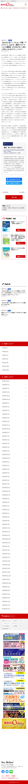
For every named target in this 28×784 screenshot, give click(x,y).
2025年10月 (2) (6, 399)
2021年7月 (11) (6, 550)
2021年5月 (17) (6, 557)
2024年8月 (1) (5, 432)
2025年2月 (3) (5, 417)
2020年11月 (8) (6, 579)
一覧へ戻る (14, 197)
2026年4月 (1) (5, 388)
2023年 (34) (5, 359)
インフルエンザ (5, 623)
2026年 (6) (5, 348)
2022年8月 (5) (5, 502)
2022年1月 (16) (6, 528)
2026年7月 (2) (5, 381)
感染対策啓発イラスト (7, 628)
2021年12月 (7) (6, 531)
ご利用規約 (13, 775)
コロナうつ (21, 626)
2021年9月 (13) (6, 542)
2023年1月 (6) (5, 484)
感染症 (9, 207)
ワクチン (22, 620)
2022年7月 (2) (5, 506)
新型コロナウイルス (6, 620)
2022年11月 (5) (6, 491)
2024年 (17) (5, 355)
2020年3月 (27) (6, 608)
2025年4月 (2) (5, 414)
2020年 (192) (5, 370)
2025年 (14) (5, 351)
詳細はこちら (20, 230)
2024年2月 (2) (5, 447)
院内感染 (5, 209)
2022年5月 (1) (5, 513)
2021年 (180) (5, 366)
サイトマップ (4, 778)
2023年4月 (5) (5, 476)
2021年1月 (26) (6, 572)
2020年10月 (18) (6, 583)
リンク (2, 775)
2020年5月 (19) (6, 601)
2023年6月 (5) (5, 469)
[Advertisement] (14, 23)
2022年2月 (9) (5, 524)
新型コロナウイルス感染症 (18, 207)
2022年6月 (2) (5, 509)
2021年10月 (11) (6, 539)
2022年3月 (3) (5, 520)
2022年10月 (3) (6, 495)
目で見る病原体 (5, 626)
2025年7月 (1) (5, 406)
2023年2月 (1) (5, 480)
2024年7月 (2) (5, 436)
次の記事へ (22, 192)
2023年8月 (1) (5, 461)
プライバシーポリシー (5, 776)
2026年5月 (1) (5, 384)
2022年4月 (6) (5, 517)
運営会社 (7, 775)
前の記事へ (6, 192)
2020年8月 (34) (6, 590)
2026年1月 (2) (5, 392)
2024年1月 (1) (5, 450)
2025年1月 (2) (5, 421)
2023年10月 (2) (6, 458)
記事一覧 (5, 8)
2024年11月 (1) (6, 425)
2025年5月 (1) (5, 410)
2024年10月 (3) (6, 428)
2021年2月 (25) (6, 568)
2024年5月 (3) (5, 439)
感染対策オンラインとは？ (13, 778)
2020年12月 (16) (6, 575)
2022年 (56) (5, 362)
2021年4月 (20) (6, 561)
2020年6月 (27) (6, 597)
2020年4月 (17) (6, 605)
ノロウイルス (14, 623)
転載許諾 (13, 776)
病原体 (10, 8)
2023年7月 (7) (5, 465)
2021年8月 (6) (5, 546)
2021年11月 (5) (6, 535)
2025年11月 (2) (6, 395)
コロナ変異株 (14, 626)
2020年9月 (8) (5, 586)
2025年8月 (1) (5, 403)
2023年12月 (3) (6, 454)
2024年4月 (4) (5, 443)
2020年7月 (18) (6, 594)
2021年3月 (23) (6, 564)
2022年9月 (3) (5, 498)
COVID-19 (5, 207)
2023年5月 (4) (5, 473)
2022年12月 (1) (6, 487)
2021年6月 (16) (6, 553)
